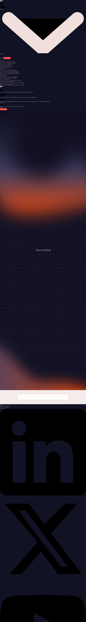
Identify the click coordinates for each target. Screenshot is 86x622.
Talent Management (10, 101)
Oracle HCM (30, 92)
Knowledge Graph (15, 97)
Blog (23, 106)
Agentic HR (2, 53)
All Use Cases (3, 101)
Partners (5, 106)
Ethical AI (20, 106)
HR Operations (36, 101)
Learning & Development (45, 101)
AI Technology (3, 5)
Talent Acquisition (18, 101)
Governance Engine (23, 97)
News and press (11, 106)
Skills (23, 101)
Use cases (2, 98)
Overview (2, 92)
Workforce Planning (29, 101)
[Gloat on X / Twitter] (43, 538)
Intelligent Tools (7, 97)
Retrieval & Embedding (31, 97)
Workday (26, 92)
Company (1, 103)
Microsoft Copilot (14, 92)
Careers (15, 106)
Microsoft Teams (7, 92)
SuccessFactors (21, 92)
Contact (1, 58)
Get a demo (7, 58)
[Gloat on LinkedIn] (43, 452)
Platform (1, 2)
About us (1, 106)
